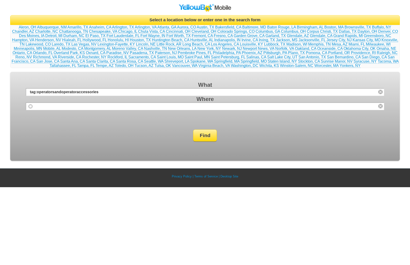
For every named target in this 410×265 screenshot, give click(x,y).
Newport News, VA (258, 48)
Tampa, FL (86, 66)
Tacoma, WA (388, 61)
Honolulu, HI (118, 40)
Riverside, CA (69, 57)
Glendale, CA (321, 36)
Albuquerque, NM (52, 27)
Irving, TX (267, 40)
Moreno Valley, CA (127, 48)
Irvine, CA (250, 40)
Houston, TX (140, 40)
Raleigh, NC (387, 53)
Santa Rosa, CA (129, 61)
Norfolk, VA (284, 48)
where (205, 99)
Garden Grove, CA (249, 36)
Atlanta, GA (166, 27)
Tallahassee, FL (63, 66)
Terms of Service (206, 176)
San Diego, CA (374, 57)
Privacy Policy (182, 176)
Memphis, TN (319, 44)
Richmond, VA (45, 57)
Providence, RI (363, 53)
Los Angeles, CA (225, 44)
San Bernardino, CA (344, 57)
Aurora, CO (186, 27)
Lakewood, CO (38, 44)
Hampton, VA (23, 40)
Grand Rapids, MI (348, 36)
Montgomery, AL (97, 48)
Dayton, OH (367, 31)
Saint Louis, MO (170, 57)
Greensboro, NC (377, 36)
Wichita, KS (269, 66)
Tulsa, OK (162, 66)
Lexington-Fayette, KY (116, 44)
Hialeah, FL (72, 40)
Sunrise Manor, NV (337, 61)
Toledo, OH (124, 66)
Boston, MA (334, 27)
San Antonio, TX (312, 57)
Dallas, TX (348, 31)
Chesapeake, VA (103, 31)
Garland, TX (276, 36)
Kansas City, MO (367, 40)
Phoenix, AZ (252, 53)
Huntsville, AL (201, 40)
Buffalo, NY (381, 27)
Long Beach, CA (196, 44)
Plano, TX (296, 53)
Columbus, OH (293, 31)
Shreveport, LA (176, 61)
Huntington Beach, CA (170, 40)
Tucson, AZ (144, 66)
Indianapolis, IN (227, 40)
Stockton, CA (309, 61)
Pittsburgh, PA (275, 53)
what (205, 85)
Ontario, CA (22, 53)
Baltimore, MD (254, 27)
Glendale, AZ (298, 36)
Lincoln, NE (146, 44)
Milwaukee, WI (378, 44)
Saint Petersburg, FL (228, 57)
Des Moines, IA (31, 36)
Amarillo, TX (77, 27)
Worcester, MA (326, 66)
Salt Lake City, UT (282, 57)
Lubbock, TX (274, 44)
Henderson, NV (48, 40)
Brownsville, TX (358, 27)
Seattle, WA (153, 61)
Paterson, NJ (166, 53)
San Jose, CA (47, 61)
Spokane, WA (201, 61)
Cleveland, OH (203, 31)
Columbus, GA (268, 31)
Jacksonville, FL (312, 40)
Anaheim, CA (100, 27)
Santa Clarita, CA (100, 61)
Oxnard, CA (95, 53)
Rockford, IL (117, 57)
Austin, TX (205, 27)
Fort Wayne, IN (152, 36)
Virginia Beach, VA (214, 66)
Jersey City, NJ (339, 40)
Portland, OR (339, 53)
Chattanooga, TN (73, 31)
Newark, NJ (232, 48)
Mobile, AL (52, 48)
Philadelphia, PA (227, 53)
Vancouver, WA (184, 66)
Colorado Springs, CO (236, 31)
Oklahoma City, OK (360, 48)
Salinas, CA (256, 57)
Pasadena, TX (142, 53)
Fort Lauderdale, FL (123, 36)
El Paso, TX (95, 36)
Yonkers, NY (350, 66)
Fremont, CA (202, 36)
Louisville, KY (251, 44)
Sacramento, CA (142, 57)
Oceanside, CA (330, 48)
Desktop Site (229, 176)
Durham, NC (73, 36)
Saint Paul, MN (197, 57)
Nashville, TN (155, 48)
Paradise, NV (117, 53)
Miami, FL (357, 44)
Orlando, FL (43, 53)
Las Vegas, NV (84, 44)
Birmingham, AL (310, 27)
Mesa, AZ (340, 44)
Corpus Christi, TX (322, 31)
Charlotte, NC (46, 31)
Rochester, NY (94, 57)
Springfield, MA (227, 61)
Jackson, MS (287, 40)
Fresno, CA (223, 36)
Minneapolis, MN (28, 48)
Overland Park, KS (69, 53)
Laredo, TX (61, 44)
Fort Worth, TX (178, 36)
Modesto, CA (72, 48)
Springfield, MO (254, 61)
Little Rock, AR (169, 44)
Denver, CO (388, 31)
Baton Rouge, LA (281, 27)
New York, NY (209, 48)
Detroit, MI (53, 36)
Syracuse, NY (365, 61)
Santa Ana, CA (72, 61)
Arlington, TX (123, 27)
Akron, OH (27, 27)
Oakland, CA (305, 48)
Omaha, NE (386, 48)
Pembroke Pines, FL (195, 53)
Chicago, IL (127, 31)
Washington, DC (244, 66)
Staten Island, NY (282, 61)
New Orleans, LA (182, 48)
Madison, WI (296, 44)
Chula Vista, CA (151, 31)
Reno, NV (23, 57)
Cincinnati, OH (178, 31)
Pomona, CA (316, 53)
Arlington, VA (146, 27)
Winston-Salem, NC (296, 66)
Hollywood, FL (95, 40)
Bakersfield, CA (228, 27)
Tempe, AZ (105, 66)
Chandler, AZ (23, 31)
